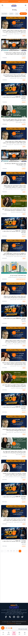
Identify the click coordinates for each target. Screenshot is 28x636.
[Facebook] (6, 617)
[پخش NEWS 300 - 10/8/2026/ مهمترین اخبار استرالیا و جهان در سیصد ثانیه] (14, 223)
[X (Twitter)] (10, 617)
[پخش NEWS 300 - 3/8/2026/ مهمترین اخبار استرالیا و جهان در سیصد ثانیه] (14, 310)
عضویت (19, 1)
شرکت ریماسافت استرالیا (11, 623)
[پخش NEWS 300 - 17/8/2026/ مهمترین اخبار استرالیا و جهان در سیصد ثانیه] (14, 89)
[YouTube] (18, 617)
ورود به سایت (23, 1)
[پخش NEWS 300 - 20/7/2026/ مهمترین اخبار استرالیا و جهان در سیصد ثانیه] (14, 489)
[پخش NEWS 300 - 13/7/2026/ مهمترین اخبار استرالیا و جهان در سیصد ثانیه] (14, 533)
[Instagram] (14, 617)
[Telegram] (22, 617)
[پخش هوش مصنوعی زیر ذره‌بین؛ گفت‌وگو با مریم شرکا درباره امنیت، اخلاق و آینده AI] (14, 156)
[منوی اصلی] (25, 5)
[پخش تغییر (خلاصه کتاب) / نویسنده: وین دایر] (14, 268)
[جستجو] (2, 5)
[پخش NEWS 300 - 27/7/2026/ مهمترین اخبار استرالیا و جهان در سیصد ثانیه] (14, 399)
